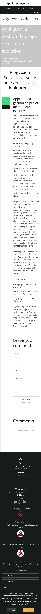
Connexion (31, 8)
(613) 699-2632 (10, 492)
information (20, 498)
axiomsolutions (21, 466)
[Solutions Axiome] (20, 460)
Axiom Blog (13, 58)
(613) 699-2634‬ (20, 492)
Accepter (28, 610)
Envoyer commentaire (26, 400)
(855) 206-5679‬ (31, 492)
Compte (9, 8)
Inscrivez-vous (19, 8)
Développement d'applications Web (20, 484)
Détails (12, 610)
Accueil (4, 58)
